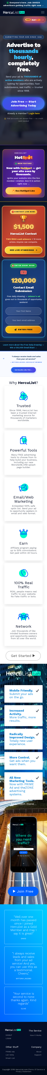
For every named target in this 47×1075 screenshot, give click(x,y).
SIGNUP (9, 1035)
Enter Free (25, 329)
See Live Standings (22, 250)
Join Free (24, 891)
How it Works (35, 1035)
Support (37, 1055)
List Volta (10, 1055)
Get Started (22, 656)
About (38, 1052)
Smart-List (10, 1058)
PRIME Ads (10, 1052)
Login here (34, 113)
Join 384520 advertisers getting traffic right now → (23, 4)
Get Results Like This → (23, 370)
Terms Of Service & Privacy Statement (30, 1070)
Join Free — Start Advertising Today (23, 103)
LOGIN (8, 1038)
